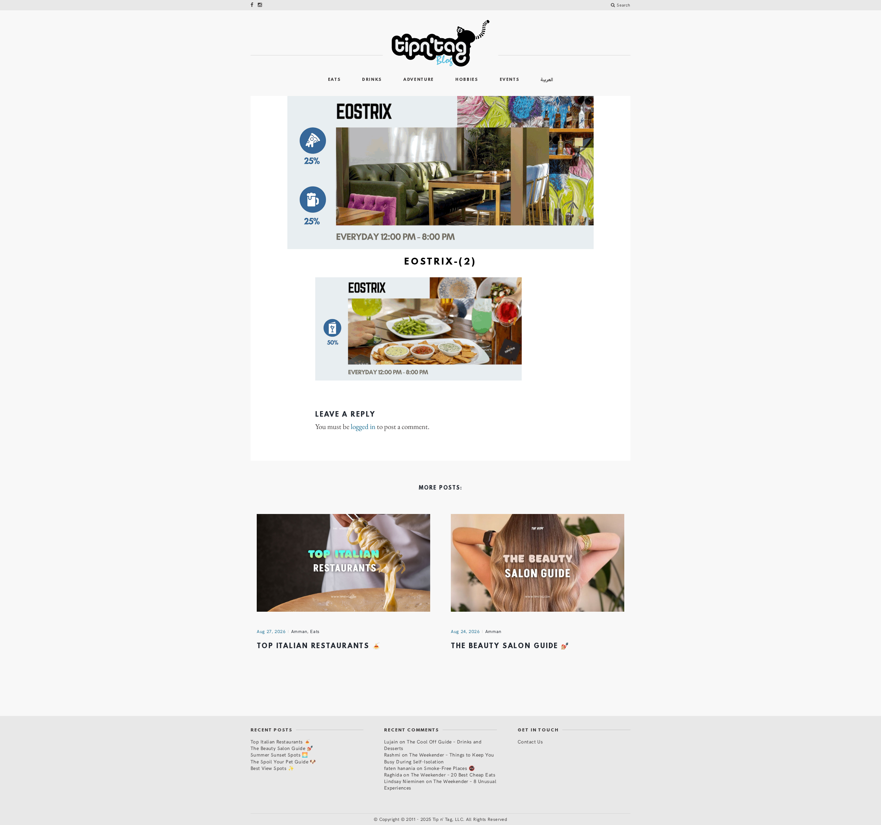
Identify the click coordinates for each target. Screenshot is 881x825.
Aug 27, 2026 (271, 631)
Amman (299, 631)
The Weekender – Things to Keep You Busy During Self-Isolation (439, 757)
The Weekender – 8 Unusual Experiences (440, 784)
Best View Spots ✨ (272, 768)
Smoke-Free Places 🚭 (449, 768)
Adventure (418, 79)
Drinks (372, 79)
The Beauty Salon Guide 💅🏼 (510, 646)
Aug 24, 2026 (465, 631)
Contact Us (530, 741)
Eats (334, 79)
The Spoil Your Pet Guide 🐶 (283, 761)
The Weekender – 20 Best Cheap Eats (453, 774)
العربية (547, 79)
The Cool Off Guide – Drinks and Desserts (432, 744)
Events (510, 79)
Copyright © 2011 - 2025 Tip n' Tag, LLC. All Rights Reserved (443, 819)
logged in (363, 426)
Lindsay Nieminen (404, 781)
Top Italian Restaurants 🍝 (319, 646)
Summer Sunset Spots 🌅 (279, 754)
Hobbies (466, 79)
